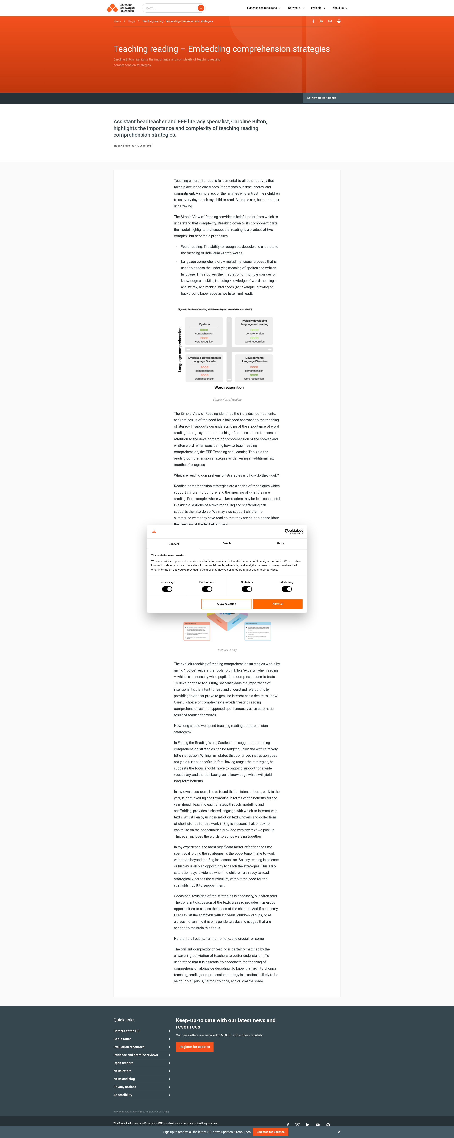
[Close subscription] (339, 1132)
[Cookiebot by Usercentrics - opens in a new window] (287, 531)
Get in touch (122, 1039)
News (117, 21)
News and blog (124, 1079)
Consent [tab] (173, 543)
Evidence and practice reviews (136, 1055)
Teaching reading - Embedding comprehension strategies (177, 21)
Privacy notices (125, 1087)
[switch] (207, 589)
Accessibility (123, 1095)
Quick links (124, 1020)
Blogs (131, 21)
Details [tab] (227, 543)
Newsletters (122, 1071)
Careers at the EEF (127, 1031)
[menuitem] (313, 21)
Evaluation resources (129, 1047)
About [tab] (280, 543)
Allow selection (226, 603)
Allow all (277, 603)
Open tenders (123, 1063)
